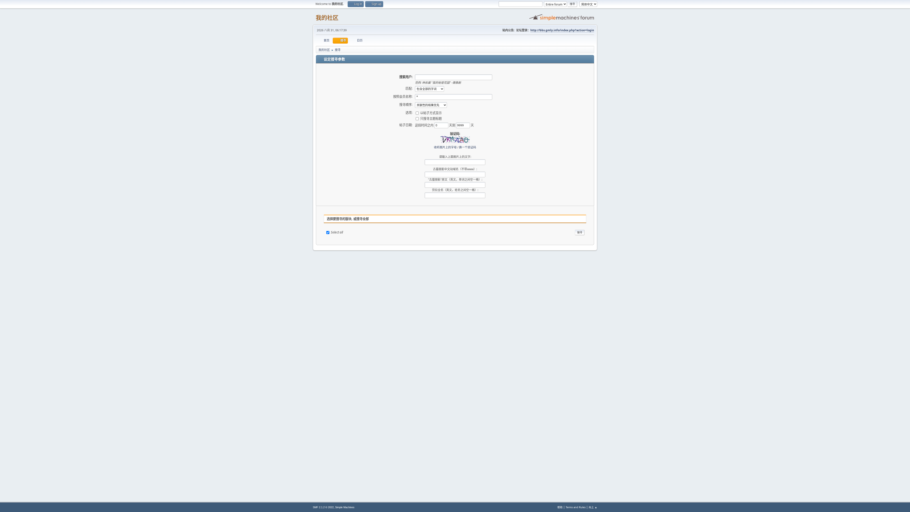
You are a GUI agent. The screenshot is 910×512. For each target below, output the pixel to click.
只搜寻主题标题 (431, 118)
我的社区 (327, 17)
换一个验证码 (467, 147)
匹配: (409, 88)
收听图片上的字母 (445, 147)
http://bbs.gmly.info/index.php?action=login (562, 30)
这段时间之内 (424, 125)
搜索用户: (406, 77)
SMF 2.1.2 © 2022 (323, 507)
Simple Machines (345, 507)
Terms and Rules (576, 507)
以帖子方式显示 (431, 112)
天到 (452, 125)
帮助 (560, 507)
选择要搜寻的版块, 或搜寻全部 (348, 219)
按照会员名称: (403, 96)
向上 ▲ (593, 507)
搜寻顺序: (406, 104)
